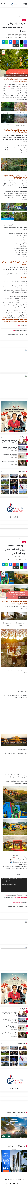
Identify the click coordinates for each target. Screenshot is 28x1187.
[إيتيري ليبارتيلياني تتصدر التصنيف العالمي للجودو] (14, 486)
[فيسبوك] (25, 42)
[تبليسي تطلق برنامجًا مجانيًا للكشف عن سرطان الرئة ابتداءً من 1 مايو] (23, 486)
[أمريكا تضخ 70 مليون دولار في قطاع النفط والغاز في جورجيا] (22, 449)
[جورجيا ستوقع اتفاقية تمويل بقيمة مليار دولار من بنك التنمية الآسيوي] (22, 442)
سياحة (19, 16)
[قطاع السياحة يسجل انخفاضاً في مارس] (22, 463)
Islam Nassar (22, 37)
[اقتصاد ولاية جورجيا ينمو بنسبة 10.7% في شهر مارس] (22, 456)
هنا (19, 325)
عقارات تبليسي (14, 1115)
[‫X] (21, 42)
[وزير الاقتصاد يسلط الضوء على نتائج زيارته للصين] (14, 491)
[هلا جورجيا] (14, 3)
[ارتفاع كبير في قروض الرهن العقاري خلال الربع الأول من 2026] (5, 491)
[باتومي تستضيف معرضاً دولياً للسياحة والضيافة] (14, 481)
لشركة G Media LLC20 (9, 1179)
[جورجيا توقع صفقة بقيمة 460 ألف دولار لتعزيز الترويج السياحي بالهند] (5, 486)
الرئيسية (23, 16)
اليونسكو (8, 86)
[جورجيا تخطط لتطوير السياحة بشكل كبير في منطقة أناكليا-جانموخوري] (23, 491)
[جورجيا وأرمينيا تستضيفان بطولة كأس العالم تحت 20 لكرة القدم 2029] (5, 481)
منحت (20, 310)
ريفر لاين (14, 1149)
